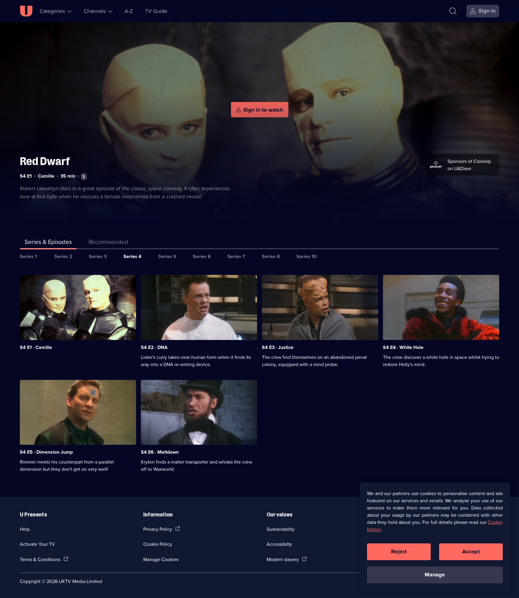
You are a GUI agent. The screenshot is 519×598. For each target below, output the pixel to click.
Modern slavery (283, 559)
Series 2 (63, 256)
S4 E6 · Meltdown (160, 452)
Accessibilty (279, 544)
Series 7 (236, 256)
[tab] (108, 243)
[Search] (453, 11)
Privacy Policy (157, 529)
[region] (435, 537)
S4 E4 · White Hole (403, 347)
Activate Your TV (37, 544)
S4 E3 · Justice (277, 347)
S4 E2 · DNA (154, 347)
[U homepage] (26, 11)
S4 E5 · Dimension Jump (46, 452)
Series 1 (28, 256)
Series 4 (132, 256)
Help (25, 529)
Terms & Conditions (40, 559)
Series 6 (202, 256)
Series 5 (167, 256)
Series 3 (98, 256)
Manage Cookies (160, 559)
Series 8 (271, 256)
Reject (399, 551)
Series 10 (306, 256)
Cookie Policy (157, 544)
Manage (435, 574)
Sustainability (281, 529)
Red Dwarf (45, 161)
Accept (471, 551)
